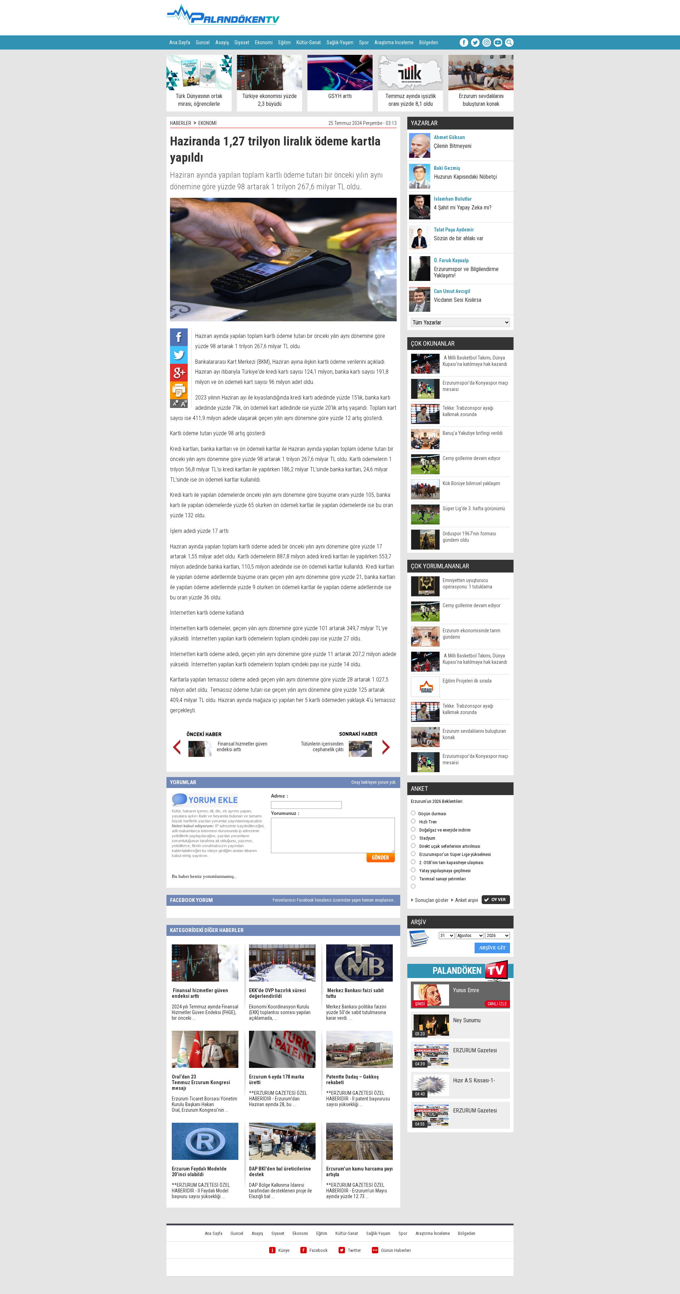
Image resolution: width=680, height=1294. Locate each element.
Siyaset (241, 42)
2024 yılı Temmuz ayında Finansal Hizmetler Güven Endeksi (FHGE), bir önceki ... (205, 1012)
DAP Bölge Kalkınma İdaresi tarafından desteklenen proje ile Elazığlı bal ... (280, 1190)
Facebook (319, 1250)
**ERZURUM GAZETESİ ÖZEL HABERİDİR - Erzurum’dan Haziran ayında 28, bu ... (278, 1098)
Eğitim (284, 42)
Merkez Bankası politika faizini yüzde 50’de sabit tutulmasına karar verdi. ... (356, 1012)
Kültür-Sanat (308, 42)
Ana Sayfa (179, 42)
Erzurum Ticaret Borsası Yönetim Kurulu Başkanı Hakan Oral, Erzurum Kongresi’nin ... (204, 1104)
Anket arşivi (466, 900)
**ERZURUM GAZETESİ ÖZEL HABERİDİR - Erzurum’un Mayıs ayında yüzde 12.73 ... (356, 1190)
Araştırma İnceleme (394, 42)
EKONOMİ (207, 123)
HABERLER (180, 123)
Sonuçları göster (431, 900)
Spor (364, 42)
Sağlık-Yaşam (340, 42)
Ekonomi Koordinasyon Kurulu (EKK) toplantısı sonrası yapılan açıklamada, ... (280, 1012)
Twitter (354, 1250)
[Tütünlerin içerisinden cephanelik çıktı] (360, 755)
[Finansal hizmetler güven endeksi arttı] (199, 755)
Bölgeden (428, 42)
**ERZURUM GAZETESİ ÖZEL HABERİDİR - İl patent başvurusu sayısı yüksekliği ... (358, 1098)
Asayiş (222, 42)
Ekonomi (264, 42)
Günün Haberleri (396, 1250)
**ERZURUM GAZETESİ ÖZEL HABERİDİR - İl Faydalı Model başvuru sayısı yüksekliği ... (201, 1190)
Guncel (203, 42)
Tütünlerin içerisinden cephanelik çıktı (322, 746)
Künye (283, 1250)
